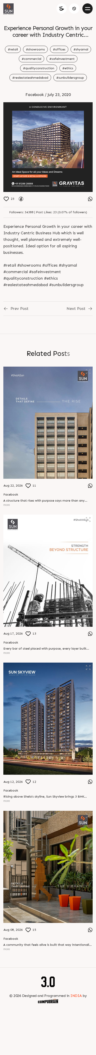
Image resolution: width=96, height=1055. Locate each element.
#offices (59, 49)
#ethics (67, 68)
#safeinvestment (62, 59)
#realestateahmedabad (30, 78)
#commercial (31, 59)
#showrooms (35, 49)
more (6, 505)
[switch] (74, 8)
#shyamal (80, 49)
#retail (13, 49)
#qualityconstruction (38, 68)
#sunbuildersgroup (70, 78)
